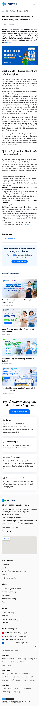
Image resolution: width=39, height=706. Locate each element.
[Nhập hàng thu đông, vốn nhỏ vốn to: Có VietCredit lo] (19, 317)
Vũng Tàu (27, 689)
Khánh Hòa (6, 677)
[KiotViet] (9, 4)
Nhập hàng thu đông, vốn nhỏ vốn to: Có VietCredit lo (18, 330)
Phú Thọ (5, 662)
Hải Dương (14, 662)
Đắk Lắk (25, 680)
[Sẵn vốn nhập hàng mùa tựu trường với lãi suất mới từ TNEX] (19, 376)
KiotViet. (9, 42)
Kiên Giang (6, 692)
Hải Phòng (22, 659)
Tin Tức (12, 11)
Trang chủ (5, 11)
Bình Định (5, 680)
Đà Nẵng (5, 674)
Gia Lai (32, 680)
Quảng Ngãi (15, 680)
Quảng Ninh (32, 659)
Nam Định (12, 659)
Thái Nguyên (6, 665)
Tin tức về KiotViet (23, 11)
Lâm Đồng (24, 674)
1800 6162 (20, 424)
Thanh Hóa (14, 674)
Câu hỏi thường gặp (9, 592)
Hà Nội (4, 659)
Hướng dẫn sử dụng (9, 599)
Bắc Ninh (23, 662)
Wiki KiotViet (6, 595)
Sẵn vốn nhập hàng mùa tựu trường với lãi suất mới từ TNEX (18, 389)
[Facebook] (3, 531)
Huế (13, 677)
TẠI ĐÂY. (27, 224)
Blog (3, 602)
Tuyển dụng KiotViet (9, 578)
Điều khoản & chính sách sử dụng (14, 571)
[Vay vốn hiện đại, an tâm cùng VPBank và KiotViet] (19, 347)
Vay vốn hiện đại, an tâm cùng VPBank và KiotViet (18, 360)
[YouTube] (7, 531)
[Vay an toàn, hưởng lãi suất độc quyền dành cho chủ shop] (19, 288)
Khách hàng (6, 568)
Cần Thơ (18, 689)
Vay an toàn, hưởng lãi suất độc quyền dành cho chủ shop (19, 301)
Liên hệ (4, 575)
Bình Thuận (21, 677)
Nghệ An (31, 677)
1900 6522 (24, 427)
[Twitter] (11, 531)
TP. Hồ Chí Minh (7, 689)
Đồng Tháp (16, 692)
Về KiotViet (6, 565)
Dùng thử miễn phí (19, 261)
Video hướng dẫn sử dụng (11, 589)
